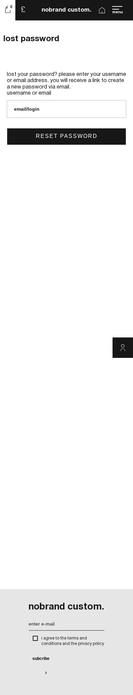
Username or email (29, 93)
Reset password (67, 136)
